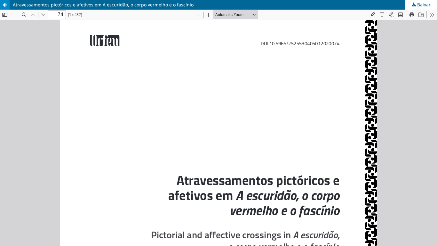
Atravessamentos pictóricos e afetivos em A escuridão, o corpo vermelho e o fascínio (103, 5)
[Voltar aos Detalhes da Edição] (5, 5)
